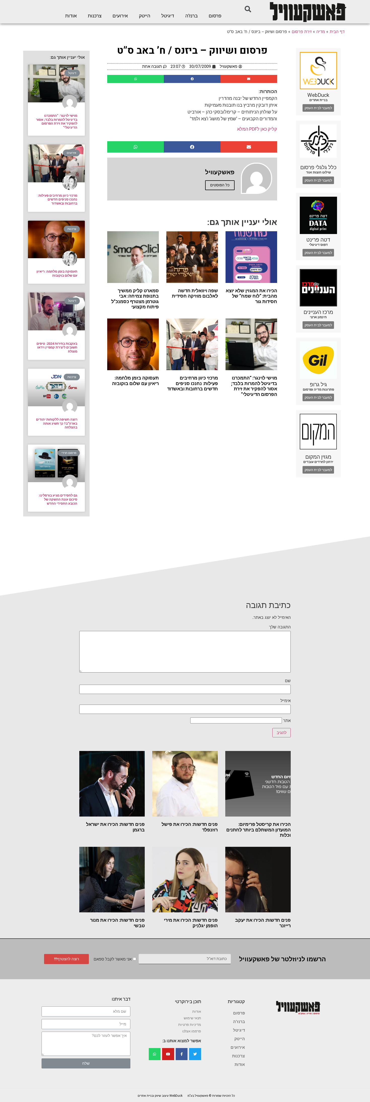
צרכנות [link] (94, 15)
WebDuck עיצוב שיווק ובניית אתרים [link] (160, 1095)
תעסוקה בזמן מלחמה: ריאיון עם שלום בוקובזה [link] (135, 380)
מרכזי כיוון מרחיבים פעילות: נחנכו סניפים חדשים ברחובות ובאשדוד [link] (192, 383)
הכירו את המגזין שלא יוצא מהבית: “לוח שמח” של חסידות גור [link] (251, 296)
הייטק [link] (144, 15)
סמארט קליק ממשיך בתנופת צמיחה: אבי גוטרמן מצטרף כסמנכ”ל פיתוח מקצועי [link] (135, 299)
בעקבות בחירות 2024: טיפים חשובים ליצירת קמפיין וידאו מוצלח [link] (56, 347)
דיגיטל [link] (167, 15)
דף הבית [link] (337, 31)
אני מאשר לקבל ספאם (113, 959)
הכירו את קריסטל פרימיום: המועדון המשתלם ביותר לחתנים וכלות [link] (258, 830)
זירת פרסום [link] (302, 31)
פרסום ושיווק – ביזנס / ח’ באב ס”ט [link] (192, 50)
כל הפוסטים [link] (220, 185)
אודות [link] (71, 15)
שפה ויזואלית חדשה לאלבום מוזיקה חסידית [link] (195, 293)
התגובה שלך (280, 627)
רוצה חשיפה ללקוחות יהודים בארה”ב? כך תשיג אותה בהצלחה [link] (56, 423)
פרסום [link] (215, 15)
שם (288, 681)
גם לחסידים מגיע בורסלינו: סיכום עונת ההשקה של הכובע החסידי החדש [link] (58, 499)
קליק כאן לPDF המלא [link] (257, 129)
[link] (307, 11)
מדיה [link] (320, 31)
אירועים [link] (120, 15)
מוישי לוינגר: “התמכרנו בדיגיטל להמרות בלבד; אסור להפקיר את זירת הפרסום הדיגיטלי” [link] (254, 386)
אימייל (285, 701)
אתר (287, 720)
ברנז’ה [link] (191, 15)
